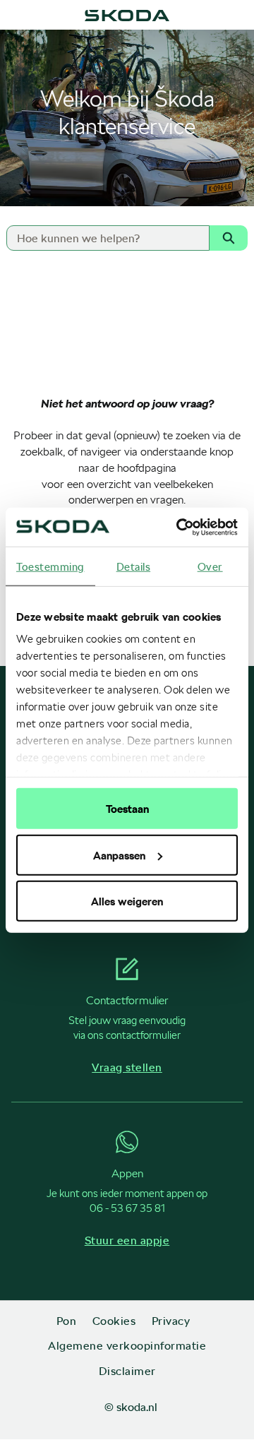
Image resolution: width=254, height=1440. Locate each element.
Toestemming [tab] (50, 566)
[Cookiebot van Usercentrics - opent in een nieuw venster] (179, 527)
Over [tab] (210, 566)
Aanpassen (119, 854)
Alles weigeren (127, 901)
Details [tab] (133, 566)
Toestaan (127, 808)
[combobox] (101, 238)
